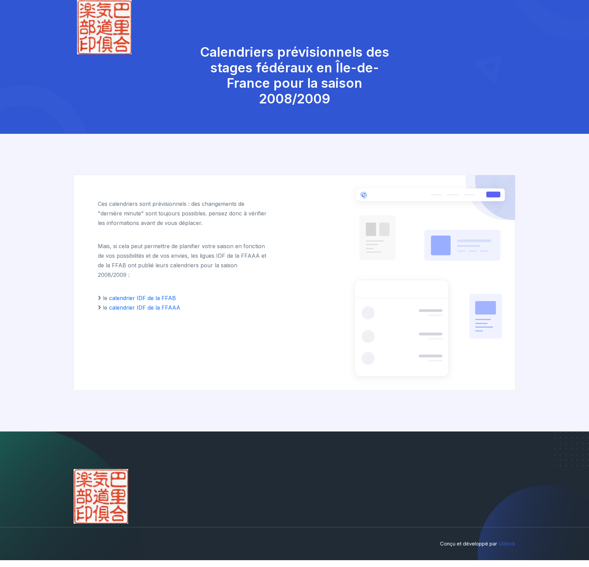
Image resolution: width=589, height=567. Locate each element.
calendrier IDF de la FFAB (142, 298)
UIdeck (506, 543)
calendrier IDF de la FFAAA (144, 307)
